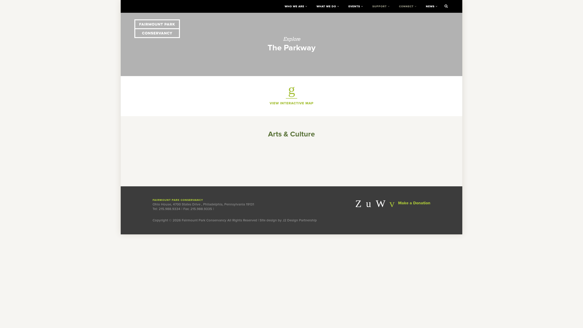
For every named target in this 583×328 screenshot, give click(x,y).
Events (354, 6)
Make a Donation (413, 202)
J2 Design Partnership (300, 220)
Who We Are (294, 6)
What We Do (326, 6)
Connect (406, 6)
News (430, 6)
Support (379, 6)
